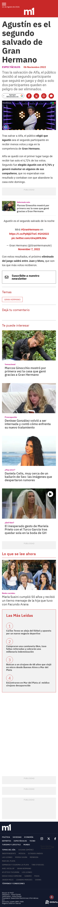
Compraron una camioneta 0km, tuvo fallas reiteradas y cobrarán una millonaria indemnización (26, 649)
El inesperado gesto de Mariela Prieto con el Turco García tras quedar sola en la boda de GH (26, 529)
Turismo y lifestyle (11, 844)
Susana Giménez (26, 850)
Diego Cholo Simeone (12, 876)
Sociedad (17, 837)
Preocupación (11, 417)
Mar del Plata (8, 861)
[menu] (5, 4)
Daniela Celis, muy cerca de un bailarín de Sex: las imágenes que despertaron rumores (28, 476)
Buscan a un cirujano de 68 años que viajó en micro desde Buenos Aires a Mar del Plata (28, 667)
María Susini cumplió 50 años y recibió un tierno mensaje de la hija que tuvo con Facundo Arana (28, 600)
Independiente (9, 853)
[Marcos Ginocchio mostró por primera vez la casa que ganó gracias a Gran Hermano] (9, 206)
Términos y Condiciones (13, 883)
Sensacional (10, 364)
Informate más (23, 202)
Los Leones (27, 872)
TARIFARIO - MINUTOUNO (12, 896)
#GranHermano (30, 229)
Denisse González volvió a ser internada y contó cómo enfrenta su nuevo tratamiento (28, 423)
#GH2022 (43, 233)
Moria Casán (21, 857)
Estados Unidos (35, 853)
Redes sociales (8, 593)
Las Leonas (7, 857)
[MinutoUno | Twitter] (48, 839)
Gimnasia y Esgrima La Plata (15, 865)
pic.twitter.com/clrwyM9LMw (29, 238)
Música (22, 853)
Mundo (26, 844)
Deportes (6, 841)
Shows (38, 880)
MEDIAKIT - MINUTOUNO (11, 894)
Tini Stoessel (38, 865)
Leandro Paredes (24, 880)
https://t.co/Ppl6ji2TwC (23, 233)
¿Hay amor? (10, 470)
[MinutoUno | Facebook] (54, 838)
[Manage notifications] (52, 897)
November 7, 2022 (29, 249)
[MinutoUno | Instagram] (41, 838)
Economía (28, 837)
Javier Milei (7, 880)
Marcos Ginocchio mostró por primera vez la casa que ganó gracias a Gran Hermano (33, 208)
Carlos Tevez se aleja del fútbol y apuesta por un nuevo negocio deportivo (28, 632)
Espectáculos (11, 67)
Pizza (36, 876)
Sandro (28, 876)
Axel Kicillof (8, 868)
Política (6, 837)
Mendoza (34, 857)
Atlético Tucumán (10, 872)
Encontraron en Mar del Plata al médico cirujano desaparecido (28, 684)
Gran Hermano (12, 299)
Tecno (32, 841)
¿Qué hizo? (9, 522)
